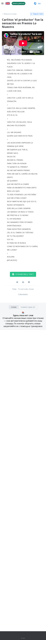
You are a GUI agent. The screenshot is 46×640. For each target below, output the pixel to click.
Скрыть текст (38, 14)
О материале (23, 294)
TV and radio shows (26, 289)
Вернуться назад (10, 14)
